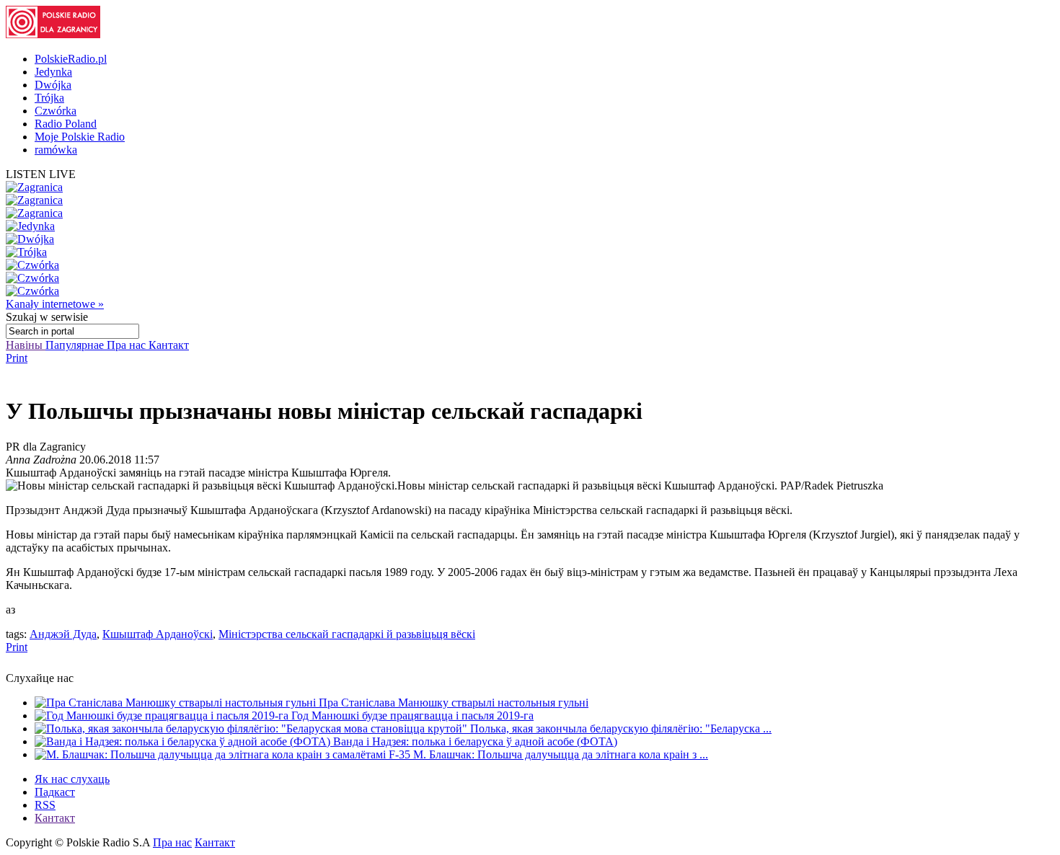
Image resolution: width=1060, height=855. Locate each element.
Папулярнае (76, 345)
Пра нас (128, 345)
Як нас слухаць (72, 779)
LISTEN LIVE (41, 174)
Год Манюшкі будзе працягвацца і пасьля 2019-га (412, 715)
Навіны (25, 345)
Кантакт (169, 345)
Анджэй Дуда (63, 634)
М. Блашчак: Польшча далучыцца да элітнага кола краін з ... (560, 754)
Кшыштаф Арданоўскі (157, 634)
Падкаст (55, 792)
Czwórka (55, 111)
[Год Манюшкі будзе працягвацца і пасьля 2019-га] (163, 715)
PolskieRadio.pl (71, 59)
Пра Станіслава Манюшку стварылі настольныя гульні (453, 702)
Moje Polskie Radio (80, 136)
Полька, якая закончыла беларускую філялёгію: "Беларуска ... (621, 728)
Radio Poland (66, 124)
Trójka (49, 98)
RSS (45, 805)
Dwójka (53, 85)
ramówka (56, 149)
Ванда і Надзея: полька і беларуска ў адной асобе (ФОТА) (475, 741)
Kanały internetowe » (55, 304)
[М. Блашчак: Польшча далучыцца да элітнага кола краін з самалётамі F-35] (224, 754)
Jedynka (53, 72)
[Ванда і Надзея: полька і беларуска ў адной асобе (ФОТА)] (184, 741)
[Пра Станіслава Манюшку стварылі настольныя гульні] (177, 702)
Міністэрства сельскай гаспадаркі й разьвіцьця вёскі (346, 634)
